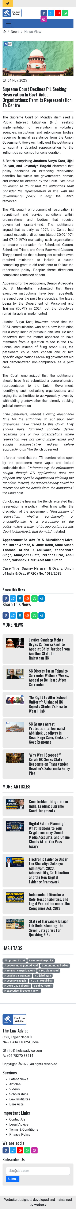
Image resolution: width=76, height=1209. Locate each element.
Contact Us (17, 1119)
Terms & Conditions (23, 1129)
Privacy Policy (19, 1134)
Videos (14, 1089)
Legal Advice (18, 1124)
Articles (15, 1084)
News (15, 32)
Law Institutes (19, 1099)
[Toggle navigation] (8, 23)
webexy (40, 1205)
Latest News (18, 1079)
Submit (13, 1178)
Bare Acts (16, 1104)
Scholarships (18, 1094)
